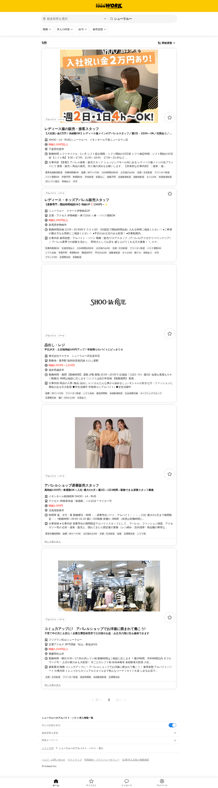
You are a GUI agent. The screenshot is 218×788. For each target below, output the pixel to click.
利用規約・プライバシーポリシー (101, 759)
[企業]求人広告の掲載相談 (135, 759)
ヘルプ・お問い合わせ (53, 759)
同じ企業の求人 (52, 541)
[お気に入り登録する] (169, 117)
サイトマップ (75, 759)
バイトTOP (48, 748)
